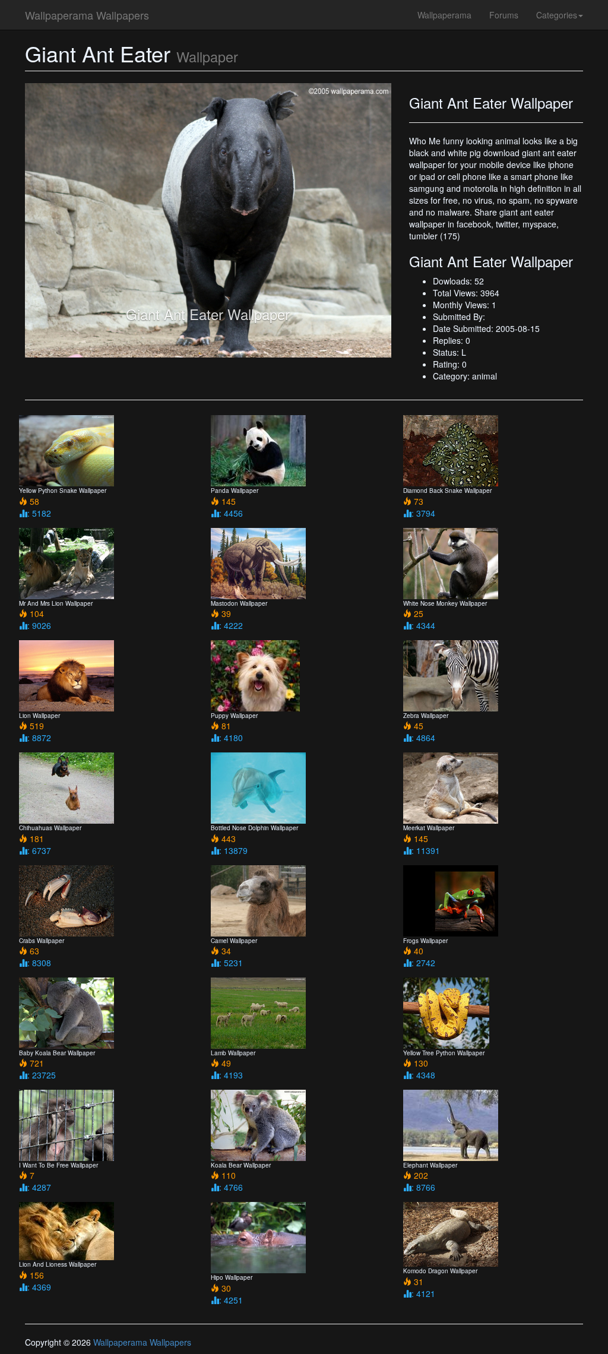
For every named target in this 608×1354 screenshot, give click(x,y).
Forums (503, 15)
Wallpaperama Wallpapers (87, 15)
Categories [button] (556, 15)
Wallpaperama (444, 15)
